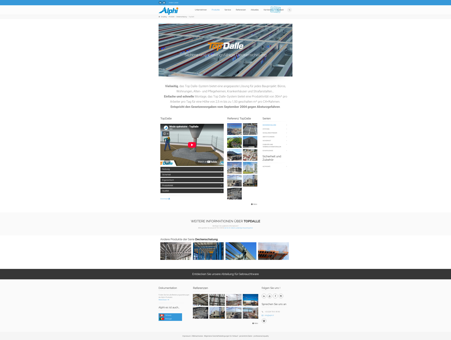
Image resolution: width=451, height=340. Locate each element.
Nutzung (166, 169)
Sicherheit (166, 175)
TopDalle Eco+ (175, 250)
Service (228, 10)
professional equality (261, 336)
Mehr (255, 204)
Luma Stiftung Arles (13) (217, 311)
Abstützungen (268, 137)
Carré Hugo (250, 126)
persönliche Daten (246, 336)
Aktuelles (255, 10)
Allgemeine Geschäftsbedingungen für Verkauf (221, 336)
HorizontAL (208, 250)
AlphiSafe (266, 166)
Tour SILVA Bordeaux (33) (200, 298)
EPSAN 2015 (250, 152)
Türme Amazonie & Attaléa (250, 167)
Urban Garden (250, 139)
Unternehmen (201, 10)
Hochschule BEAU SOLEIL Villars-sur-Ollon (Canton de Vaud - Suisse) (200, 314)
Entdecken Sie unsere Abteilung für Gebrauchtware (225, 274)
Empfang (164, 17)
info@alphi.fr (269, 315)
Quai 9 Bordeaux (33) (217, 298)
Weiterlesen (163, 300)
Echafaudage (268, 150)
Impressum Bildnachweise (192, 336)
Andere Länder (173, 3)
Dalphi (240, 251)
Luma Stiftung (250, 178)
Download (164, 199)
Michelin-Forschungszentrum (235, 179)
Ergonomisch (168, 180)
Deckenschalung (181, 17)
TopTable (273, 248)
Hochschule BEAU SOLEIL (234, 192)
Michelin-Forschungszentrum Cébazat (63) (235, 312)
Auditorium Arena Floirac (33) (250, 299)
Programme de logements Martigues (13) (250, 312)
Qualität (165, 191)
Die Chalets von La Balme (234, 140)
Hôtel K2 (234, 152)
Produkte (216, 10)
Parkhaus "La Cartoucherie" (234, 166)
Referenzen (241, 10)
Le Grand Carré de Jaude (234, 128)
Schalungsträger (270, 133)
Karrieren (268, 10)
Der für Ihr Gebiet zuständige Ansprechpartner (238, 228)
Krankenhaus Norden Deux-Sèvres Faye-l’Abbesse (233, 300)
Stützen (266, 129)
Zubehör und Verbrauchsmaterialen (272, 146)
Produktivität (167, 185)
